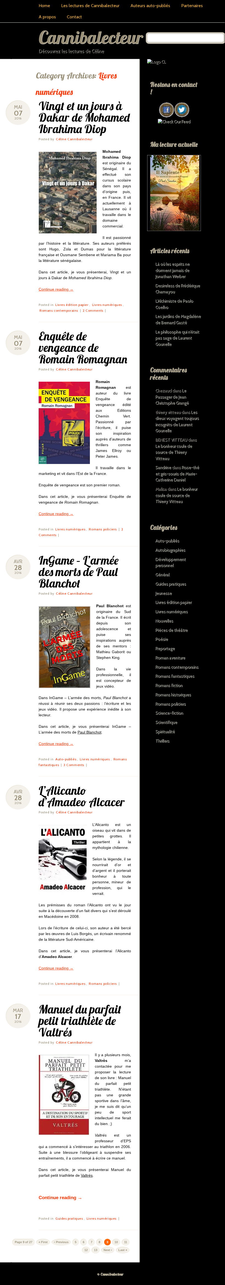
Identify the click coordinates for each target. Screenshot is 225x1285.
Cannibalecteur (91, 37)
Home (44, 5)
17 (18, 1016)
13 (95, 1250)
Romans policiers (103, 529)
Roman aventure (170, 657)
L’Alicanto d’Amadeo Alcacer (82, 796)
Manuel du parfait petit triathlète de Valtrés (80, 1020)
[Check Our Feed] (174, 121)
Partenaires (192, 5)
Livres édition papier (72, 305)
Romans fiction (169, 685)
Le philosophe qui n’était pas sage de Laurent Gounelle (177, 338)
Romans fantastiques (174, 676)
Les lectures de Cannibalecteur (90, 5)
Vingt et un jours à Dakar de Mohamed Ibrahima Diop (84, 117)
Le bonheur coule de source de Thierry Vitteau (173, 452)
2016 (18, 118)
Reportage (165, 648)
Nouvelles (164, 620)
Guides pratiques (69, 1218)
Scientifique (166, 722)
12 (86, 1250)
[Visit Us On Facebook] (166, 115)
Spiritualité (165, 731)
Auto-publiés (65, 759)
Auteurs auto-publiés (150, 5)
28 (18, 567)
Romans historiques (173, 694)
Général (162, 574)
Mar (18, 1010)
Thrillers (162, 740)
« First (43, 1242)
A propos (47, 16)
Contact (74, 16)
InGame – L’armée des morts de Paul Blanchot (78, 572)
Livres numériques (107, 305)
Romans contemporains (58, 310)
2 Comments (93, 310)
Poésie (161, 639)
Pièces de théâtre (171, 630)
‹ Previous (61, 1242)
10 (116, 1242)
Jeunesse (163, 593)
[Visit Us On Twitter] (181, 115)
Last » (122, 1250)
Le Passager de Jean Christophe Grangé (172, 396)
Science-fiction (169, 713)
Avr (18, 562)
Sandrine (163, 467)
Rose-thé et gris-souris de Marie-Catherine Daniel (177, 473)
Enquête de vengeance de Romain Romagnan (83, 347)
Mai (18, 107)
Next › (108, 1250)
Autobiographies (170, 550)
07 (18, 113)
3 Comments (74, 765)
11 (125, 1242)
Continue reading (56, 289)
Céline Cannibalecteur (74, 139)
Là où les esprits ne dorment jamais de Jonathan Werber (172, 270)
